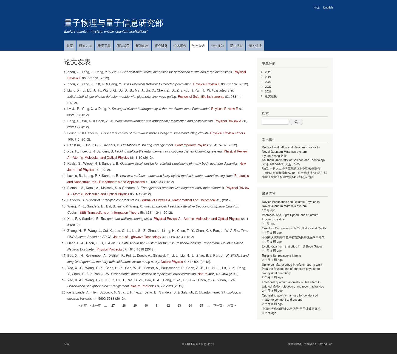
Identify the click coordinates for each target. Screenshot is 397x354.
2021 (268, 91)
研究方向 (85, 45)
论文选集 (271, 96)
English (328, 7)
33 (179, 305)
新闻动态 (142, 45)
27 (113, 305)
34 (190, 305)
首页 (70, 45)
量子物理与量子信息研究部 (113, 22)
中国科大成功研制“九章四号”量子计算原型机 (291, 308)
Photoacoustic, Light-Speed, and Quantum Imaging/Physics (290, 217)
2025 (268, 72)
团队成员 (123, 45)
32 (168, 305)
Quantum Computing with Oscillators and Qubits (294, 228)
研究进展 (161, 45)
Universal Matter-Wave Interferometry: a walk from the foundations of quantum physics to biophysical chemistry (292, 268)
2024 (268, 77)
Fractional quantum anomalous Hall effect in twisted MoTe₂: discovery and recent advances (293, 284)
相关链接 (255, 45)
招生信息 (236, 45)
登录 (67, 344)
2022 (268, 86)
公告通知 (217, 45)
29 (135, 305)
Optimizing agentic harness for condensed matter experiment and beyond (290, 297)
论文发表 (198, 45)
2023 (268, 81)
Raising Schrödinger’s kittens (281, 255)
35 (201, 305)
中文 (317, 7)
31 (157, 305)
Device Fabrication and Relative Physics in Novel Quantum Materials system (291, 149)
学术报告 (179, 45)
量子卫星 (104, 45)
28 (124, 305)
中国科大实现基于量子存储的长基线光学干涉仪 (293, 237)
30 (146, 305)
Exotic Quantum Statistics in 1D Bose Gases (292, 246)
